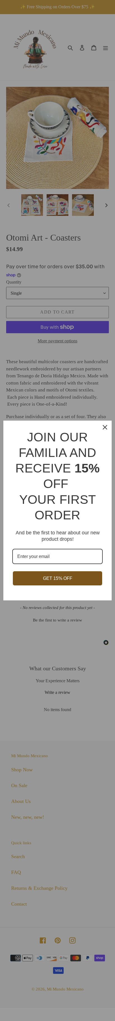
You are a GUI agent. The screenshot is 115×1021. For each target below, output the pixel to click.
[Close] (105, 427)
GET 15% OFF (57, 578)
